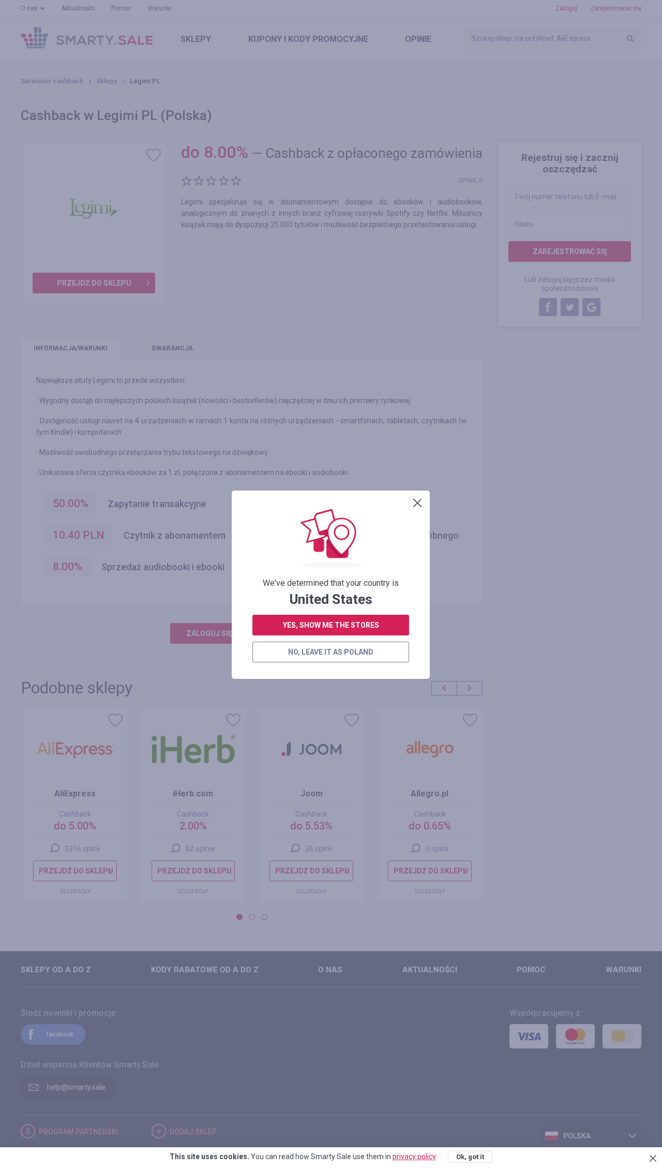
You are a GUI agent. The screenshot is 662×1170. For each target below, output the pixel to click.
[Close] (417, 503)
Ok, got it (470, 1157)
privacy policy (414, 1156)
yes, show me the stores (331, 625)
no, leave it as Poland (330, 652)
